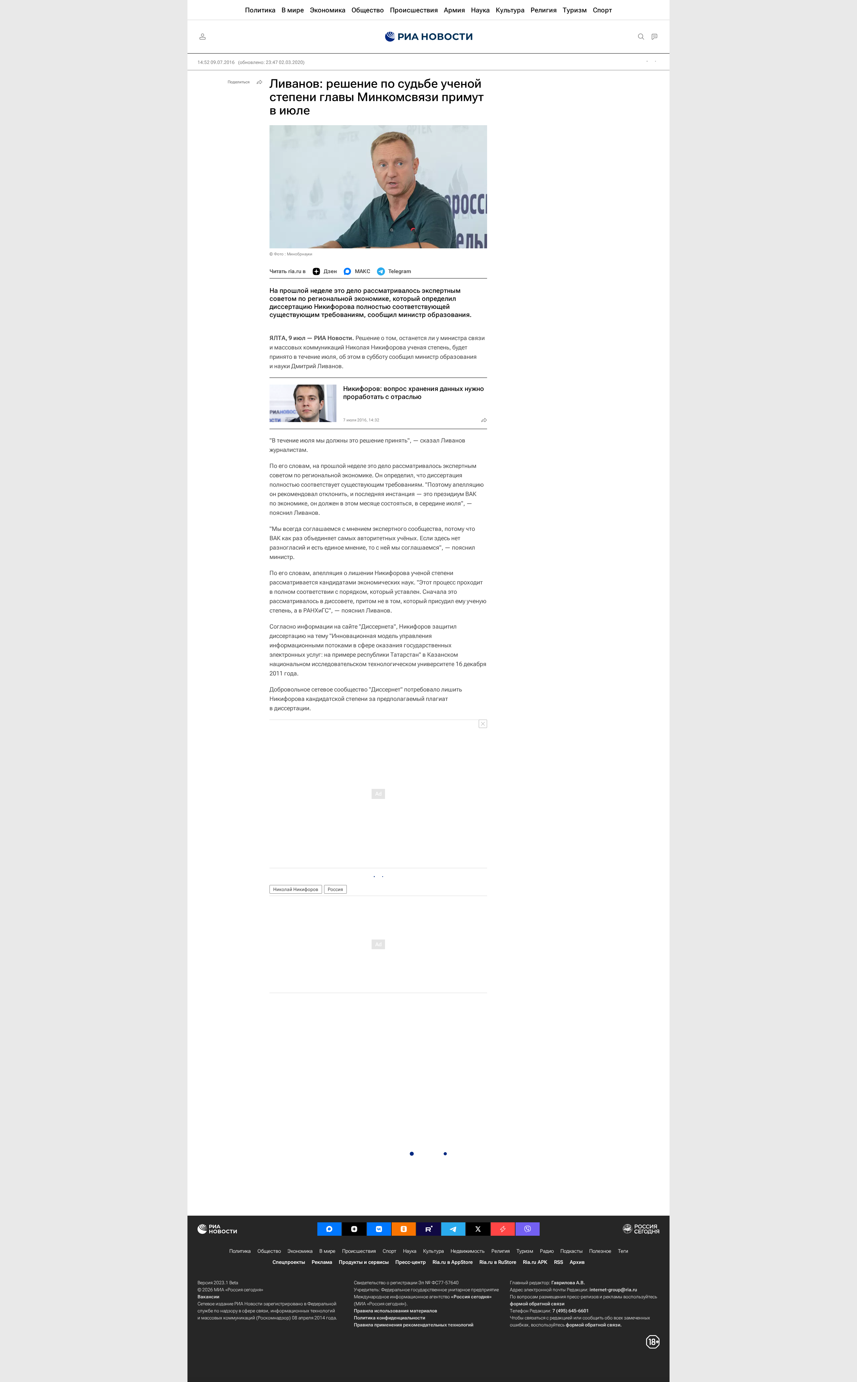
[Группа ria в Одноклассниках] (404, 1229)
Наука (409, 1251)
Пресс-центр (410, 1262)
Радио (547, 1251)
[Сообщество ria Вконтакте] (379, 1229)
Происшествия (359, 1251)
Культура (433, 1251)
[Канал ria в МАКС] (329, 1229)
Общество (269, 1251)
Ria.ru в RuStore (497, 1262)
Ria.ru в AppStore (453, 1262)
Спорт (389, 1251)
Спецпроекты (288, 1262)
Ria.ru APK (535, 1262)
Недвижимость (468, 1251)
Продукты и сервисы (364, 1262)
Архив (577, 1262)
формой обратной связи (537, 1303)
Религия (500, 1251)
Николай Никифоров (295, 889)
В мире (327, 1251)
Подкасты (571, 1251)
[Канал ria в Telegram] (453, 1229)
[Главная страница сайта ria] (429, 37)
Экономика (300, 1251)
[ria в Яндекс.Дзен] (354, 1229)
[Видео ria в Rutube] (428, 1229)
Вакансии (208, 1296)
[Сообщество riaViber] (528, 1229)
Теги (623, 1251)
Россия (335, 889)
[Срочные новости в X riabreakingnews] (503, 1229)
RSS (558, 1262)
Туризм (525, 1251)
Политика (240, 1251)
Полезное (600, 1251)
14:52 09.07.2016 (216, 62)
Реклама (322, 1262)
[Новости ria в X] (478, 1229)
